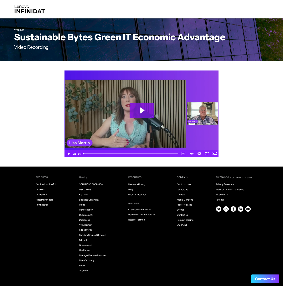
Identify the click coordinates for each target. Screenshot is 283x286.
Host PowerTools (44, 200)
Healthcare (84, 250)
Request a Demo (185, 220)
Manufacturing (86, 260)
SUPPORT (182, 225)
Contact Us (265, 279)
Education (84, 240)
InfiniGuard (41, 195)
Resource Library (136, 184)
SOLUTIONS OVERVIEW (91, 184)
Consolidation (86, 210)
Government (85, 245)
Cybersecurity (86, 215)
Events (180, 210)
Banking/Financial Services (92, 235)
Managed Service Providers (92, 255)
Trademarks (222, 195)
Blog (130, 190)
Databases (84, 220)
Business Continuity (89, 200)
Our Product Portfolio (46, 184)
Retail (82, 266)
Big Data (83, 195)
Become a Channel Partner (141, 215)
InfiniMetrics (42, 205)
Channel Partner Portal (139, 210)
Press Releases (184, 205)
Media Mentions (185, 200)
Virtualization (85, 225)
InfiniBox (40, 190)
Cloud (82, 205)
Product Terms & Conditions (230, 190)
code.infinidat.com (137, 195)
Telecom (83, 271)
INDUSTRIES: (85, 230)
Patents (220, 200)
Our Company (184, 184)
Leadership (182, 190)
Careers (181, 195)
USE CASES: (85, 190)
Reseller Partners (136, 220)
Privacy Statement (225, 184)
